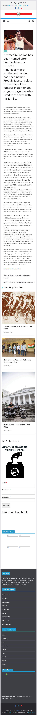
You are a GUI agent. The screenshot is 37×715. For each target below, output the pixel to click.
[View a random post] (33, 21)
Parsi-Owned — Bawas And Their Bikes (17, 425)
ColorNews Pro (6, 624)
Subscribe (6, 505)
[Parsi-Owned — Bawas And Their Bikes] (18, 373)
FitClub (4, 657)
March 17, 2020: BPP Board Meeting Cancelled (18, 282)
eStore (4, 653)
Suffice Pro (5, 606)
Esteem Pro (5, 609)
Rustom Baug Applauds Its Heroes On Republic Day (17, 361)
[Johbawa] (4, 21)
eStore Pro (5, 613)
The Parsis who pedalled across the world (18, 327)
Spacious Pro (6, 595)
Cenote (4, 635)
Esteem (4, 664)
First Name (6, 490)
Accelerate (5, 646)
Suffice (4, 649)
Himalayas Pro (6, 617)
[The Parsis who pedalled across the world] (18, 293)
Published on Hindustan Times (12, 269)
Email (4, 483)
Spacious (4, 638)
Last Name (6, 497)
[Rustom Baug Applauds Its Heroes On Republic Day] (18, 340)
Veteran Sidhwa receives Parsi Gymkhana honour (17, 277)
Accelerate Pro (6, 602)
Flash (3, 642)
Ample (4, 660)
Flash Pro (4, 598)
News (5, 51)
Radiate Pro (5, 620)
